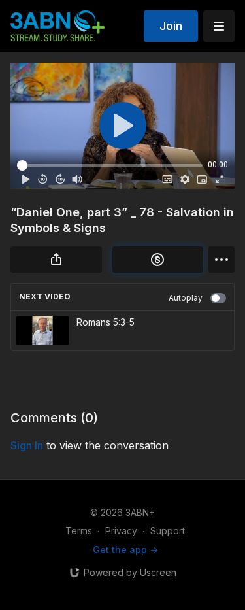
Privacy (121, 530)
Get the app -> (125, 549)
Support (167, 530)
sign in (26, 445)
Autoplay (186, 298)
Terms (78, 530)
